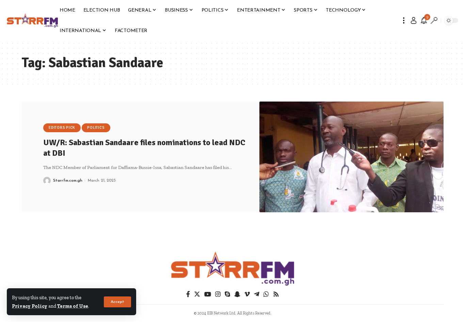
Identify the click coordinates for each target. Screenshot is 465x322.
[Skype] (227, 294)
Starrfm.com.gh (67, 181)
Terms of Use (72, 306)
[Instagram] (217, 294)
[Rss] (276, 294)
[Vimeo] (247, 294)
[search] (434, 20)
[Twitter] (197, 294)
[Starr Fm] (32, 20)
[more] (403, 20)
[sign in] (413, 20)
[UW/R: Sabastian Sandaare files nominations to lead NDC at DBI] (351, 157)
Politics (96, 127)
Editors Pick (62, 127)
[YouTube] (208, 294)
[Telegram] (256, 294)
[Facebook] (188, 294)
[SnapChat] (237, 294)
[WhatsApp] (266, 294)
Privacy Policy (29, 306)
